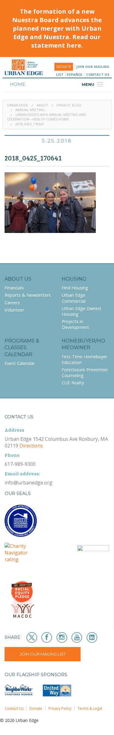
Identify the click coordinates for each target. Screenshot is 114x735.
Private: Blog (69, 105)
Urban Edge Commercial (73, 298)
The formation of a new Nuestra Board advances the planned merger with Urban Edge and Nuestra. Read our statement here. (57, 28)
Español (75, 74)
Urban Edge (17, 105)
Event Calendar (20, 363)
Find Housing (75, 288)
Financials (14, 288)
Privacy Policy (59, 708)
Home (17, 84)
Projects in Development (75, 324)
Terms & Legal (90, 708)
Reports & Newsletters (28, 295)
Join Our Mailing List (43, 654)
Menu (93, 84)
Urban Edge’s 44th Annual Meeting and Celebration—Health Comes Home (46, 116)
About (42, 105)
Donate (63, 67)
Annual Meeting (30, 109)
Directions (31, 445)
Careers (12, 302)
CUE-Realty (73, 383)
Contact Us (97, 74)
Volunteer (14, 310)
